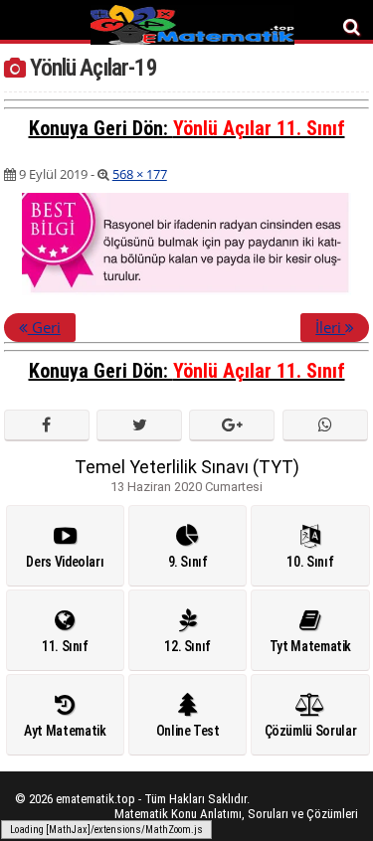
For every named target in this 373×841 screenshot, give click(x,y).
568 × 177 (139, 174)
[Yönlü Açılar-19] (186, 291)
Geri (44, 327)
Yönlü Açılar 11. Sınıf (259, 128)
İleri (330, 327)
